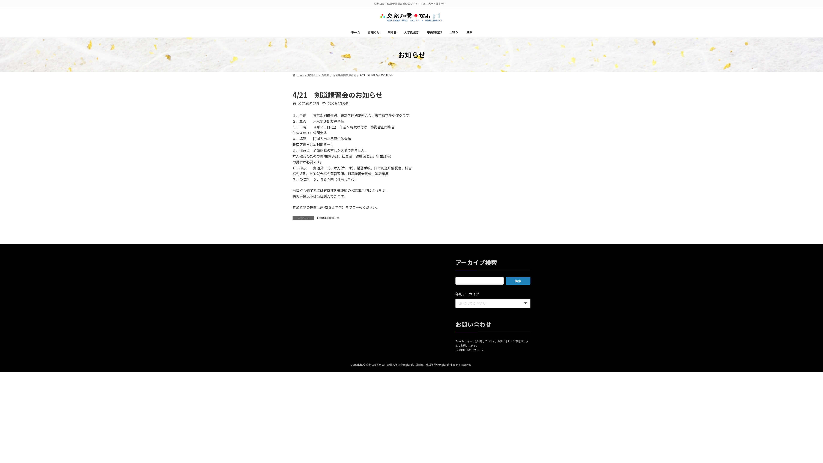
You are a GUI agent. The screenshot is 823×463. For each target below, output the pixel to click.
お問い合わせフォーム (471, 350)
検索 (518, 280)
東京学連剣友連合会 (327, 218)
